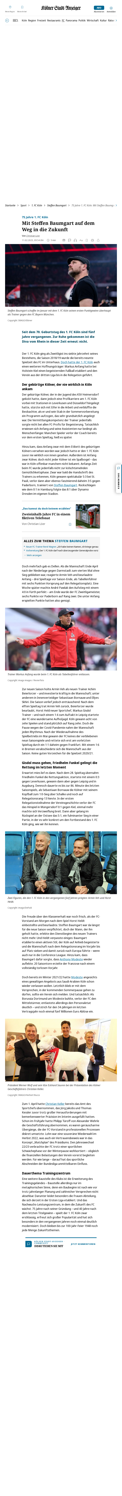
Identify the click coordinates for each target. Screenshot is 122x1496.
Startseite (10, 205)
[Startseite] (61, 8)
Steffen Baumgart (56, 205)
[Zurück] (7, 21)
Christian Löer (33, 235)
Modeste (77, 977)
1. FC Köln (36, 205)
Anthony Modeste (71, 959)
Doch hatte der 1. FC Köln (77, 362)
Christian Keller (55, 1104)
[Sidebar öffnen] (15, 20)
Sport (23, 205)
